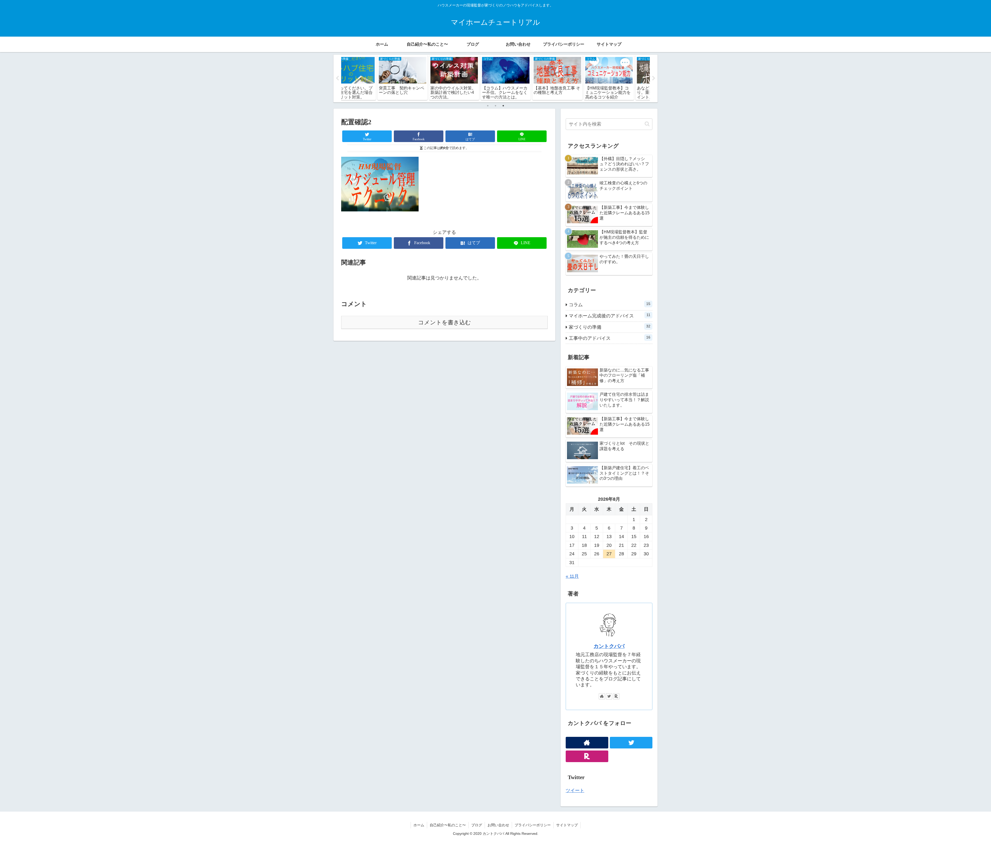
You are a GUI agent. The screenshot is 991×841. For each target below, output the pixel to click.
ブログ (476, 825)
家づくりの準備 (609, 327)
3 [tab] (503, 105)
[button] (647, 124)
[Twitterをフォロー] (609, 696)
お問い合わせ (498, 825)
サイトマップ (567, 825)
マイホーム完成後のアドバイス (609, 315)
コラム (609, 304)
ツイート (575, 790)
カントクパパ (609, 646)
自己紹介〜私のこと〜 (448, 825)
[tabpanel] (367, 77)
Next (653, 78)
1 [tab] (487, 105)
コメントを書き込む (444, 322)
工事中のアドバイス (609, 338)
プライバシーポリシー (533, 825)
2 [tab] (495, 105)
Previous (337, 78)
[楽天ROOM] (616, 696)
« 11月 (572, 576)
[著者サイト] (602, 696)
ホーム (418, 825)
